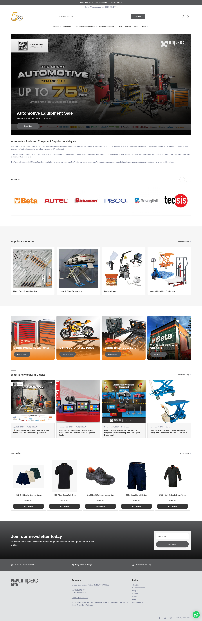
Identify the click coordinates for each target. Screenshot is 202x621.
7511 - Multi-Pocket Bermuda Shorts (28, 495)
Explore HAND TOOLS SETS (120, 348)
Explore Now (28, 126)
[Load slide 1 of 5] (97, 132)
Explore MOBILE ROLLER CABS (32, 348)
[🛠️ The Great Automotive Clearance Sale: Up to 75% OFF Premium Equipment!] (33, 401)
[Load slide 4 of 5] (103, 132)
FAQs (134, 599)
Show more (184, 453)
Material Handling (106, 26)
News (134, 597)
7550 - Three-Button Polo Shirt (65, 495)
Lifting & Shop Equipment (70, 291)
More (144, 26)
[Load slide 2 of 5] (99, 132)
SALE (136, 26)
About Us (135, 585)
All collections (183, 241)
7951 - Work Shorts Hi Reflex (136, 495)
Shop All (135, 591)
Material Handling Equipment (162, 291)
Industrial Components (85, 26)
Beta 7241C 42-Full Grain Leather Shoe (100, 495)
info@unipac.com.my (80, 597)
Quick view (28, 506)
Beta (120, 26)
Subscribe (172, 544)
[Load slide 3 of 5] (101, 132)
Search (138, 16)
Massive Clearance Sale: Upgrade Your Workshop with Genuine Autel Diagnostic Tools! (77, 432)
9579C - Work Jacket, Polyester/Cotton (172, 495)
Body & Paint (110, 291)
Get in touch (22, 354)
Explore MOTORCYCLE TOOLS (76, 348)
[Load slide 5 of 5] (105, 132)
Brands (56, 26)
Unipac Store (186, 618)
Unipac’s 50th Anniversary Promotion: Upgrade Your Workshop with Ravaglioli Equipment (122, 432)
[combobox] (101, 16)
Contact (128, 26)
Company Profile (138, 588)
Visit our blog (183, 375)
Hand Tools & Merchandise (25, 291)
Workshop (67, 26)
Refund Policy (137, 602)
